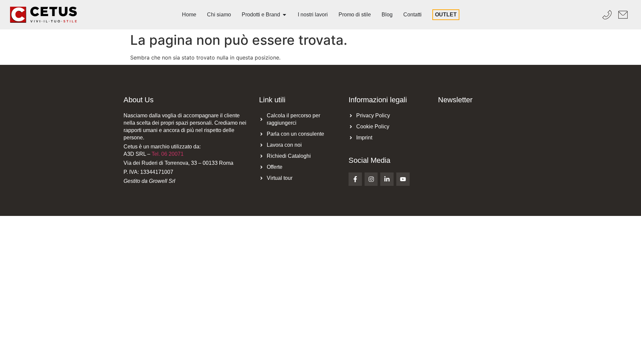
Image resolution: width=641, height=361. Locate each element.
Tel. (168, 154)
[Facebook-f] (355, 179)
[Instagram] (371, 179)
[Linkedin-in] (387, 179)
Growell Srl (162, 181)
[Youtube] (403, 179)
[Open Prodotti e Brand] (284, 15)
